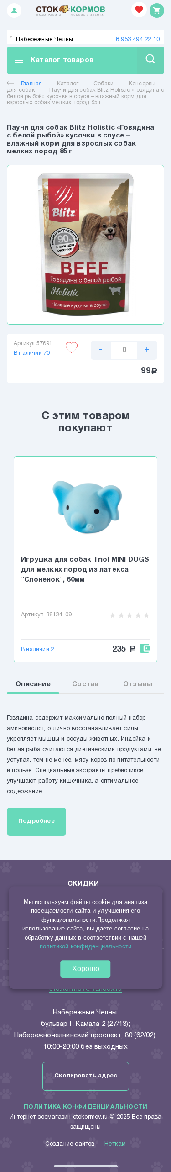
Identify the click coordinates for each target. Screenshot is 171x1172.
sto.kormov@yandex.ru (85, 989)
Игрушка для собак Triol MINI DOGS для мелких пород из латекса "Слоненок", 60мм (85, 570)
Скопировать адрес (85, 1076)
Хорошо (85, 968)
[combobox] (85, 37)
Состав (85, 684)
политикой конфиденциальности (86, 946)
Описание (33, 684)
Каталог (67, 83)
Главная (31, 83)
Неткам (115, 1144)
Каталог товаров (53, 60)
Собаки (103, 83)
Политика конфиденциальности (85, 1107)
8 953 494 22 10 (138, 39)
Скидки (83, 884)
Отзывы (137, 684)
